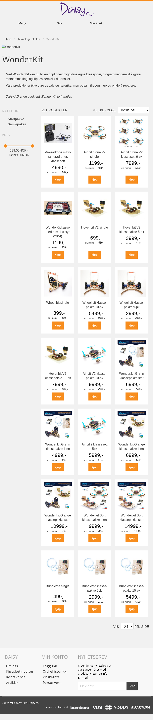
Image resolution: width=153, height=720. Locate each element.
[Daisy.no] (76, 9)
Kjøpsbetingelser (20, 671)
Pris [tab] (6, 135)
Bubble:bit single (58, 586)
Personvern (52, 682)
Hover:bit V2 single (94, 227)
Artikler (12, 682)
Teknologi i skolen (29, 39)
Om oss (12, 666)
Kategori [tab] (11, 111)
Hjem (8, 39)
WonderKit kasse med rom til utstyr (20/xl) (58, 232)
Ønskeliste (51, 677)
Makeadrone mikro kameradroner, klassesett (57, 157)
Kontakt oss (16, 677)
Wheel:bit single (57, 302)
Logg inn (50, 666)
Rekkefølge (104, 110)
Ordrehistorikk (55, 671)
